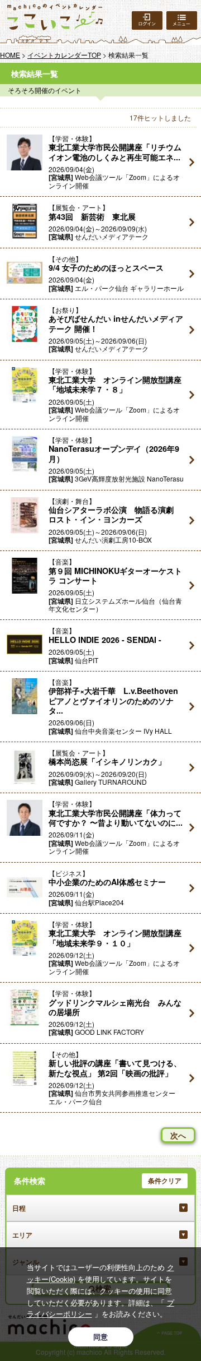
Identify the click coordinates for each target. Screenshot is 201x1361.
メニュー (181, 20)
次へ (178, 1135)
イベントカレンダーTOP (64, 54)
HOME (10, 54)
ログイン (147, 20)
